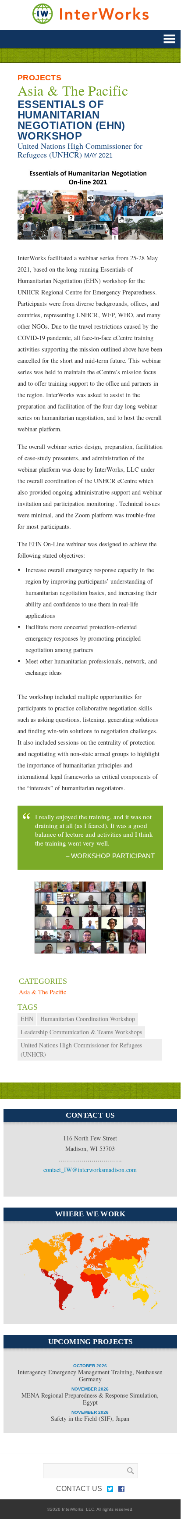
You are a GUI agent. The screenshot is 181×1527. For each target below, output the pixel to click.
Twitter (110, 1490)
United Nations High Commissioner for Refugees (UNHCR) (80, 150)
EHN (27, 1018)
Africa (87, 1309)
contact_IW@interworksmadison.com (90, 1169)
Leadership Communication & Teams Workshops (81, 1032)
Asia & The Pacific (73, 90)
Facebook (121, 1490)
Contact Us (79, 1488)
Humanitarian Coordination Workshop (87, 1018)
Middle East (96, 1281)
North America (37, 1244)
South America (50, 1285)
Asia (132, 1275)
